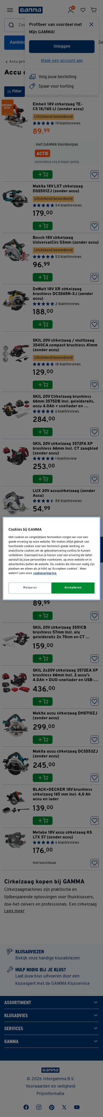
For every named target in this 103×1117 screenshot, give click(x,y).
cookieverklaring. (45, 573)
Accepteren (73, 587)
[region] (52, 558)
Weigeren (30, 587)
